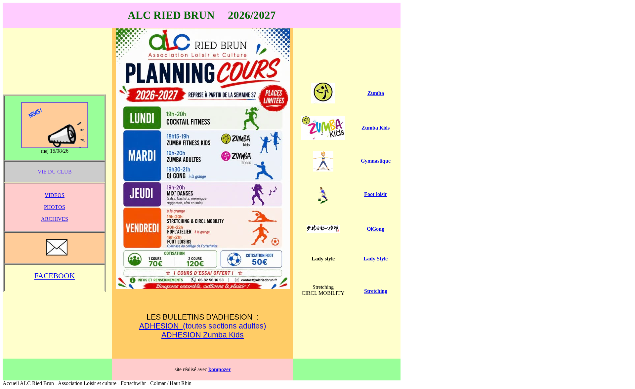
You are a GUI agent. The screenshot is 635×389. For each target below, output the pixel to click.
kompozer (219, 369)
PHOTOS (54, 207)
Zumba (375, 93)
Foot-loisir (375, 194)
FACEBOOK (54, 275)
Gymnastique (376, 161)
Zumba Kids (375, 128)
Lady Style (375, 258)
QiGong (375, 229)
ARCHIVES (54, 219)
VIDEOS (54, 195)
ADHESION (161, 326)
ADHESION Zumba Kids (202, 335)
